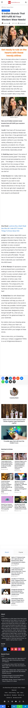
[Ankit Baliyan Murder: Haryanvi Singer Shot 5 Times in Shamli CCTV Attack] (6, 601)
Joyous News (10, 7)
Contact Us (9, 697)
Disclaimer (14, 695)
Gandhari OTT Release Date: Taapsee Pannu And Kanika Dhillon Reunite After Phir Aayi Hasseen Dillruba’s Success (18, 582)
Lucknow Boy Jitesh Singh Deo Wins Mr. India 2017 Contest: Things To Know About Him (13, 228)
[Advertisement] (14, 210)
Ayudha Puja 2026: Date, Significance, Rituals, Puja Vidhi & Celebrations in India (21, 507)
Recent (7, 552)
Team (18, 692)
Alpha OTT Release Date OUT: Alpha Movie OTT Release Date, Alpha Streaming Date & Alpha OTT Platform (18, 561)
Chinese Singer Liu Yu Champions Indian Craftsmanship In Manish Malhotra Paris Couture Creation (20, 465)
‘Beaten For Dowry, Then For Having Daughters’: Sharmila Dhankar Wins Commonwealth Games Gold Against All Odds (21, 486)
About (21, 692)
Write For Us (21, 695)
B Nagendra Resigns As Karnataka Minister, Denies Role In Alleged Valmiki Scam (17, 592)
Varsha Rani (6, 23)
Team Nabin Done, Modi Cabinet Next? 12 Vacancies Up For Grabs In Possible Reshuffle (7, 464)
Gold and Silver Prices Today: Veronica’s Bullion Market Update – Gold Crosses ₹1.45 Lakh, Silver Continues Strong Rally (6, 487)
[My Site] (14, 2)
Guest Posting (12, 692)
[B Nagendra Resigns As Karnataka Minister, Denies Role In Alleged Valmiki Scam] (6, 592)
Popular (21, 552)
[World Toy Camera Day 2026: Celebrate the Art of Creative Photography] (7, 499)
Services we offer (17, 697)
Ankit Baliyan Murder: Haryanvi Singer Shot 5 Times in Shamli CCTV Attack (17, 601)
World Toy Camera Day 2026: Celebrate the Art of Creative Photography (7, 507)
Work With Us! (7, 695)
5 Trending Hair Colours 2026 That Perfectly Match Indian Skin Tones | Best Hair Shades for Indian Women (18, 571)
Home (4, 7)
